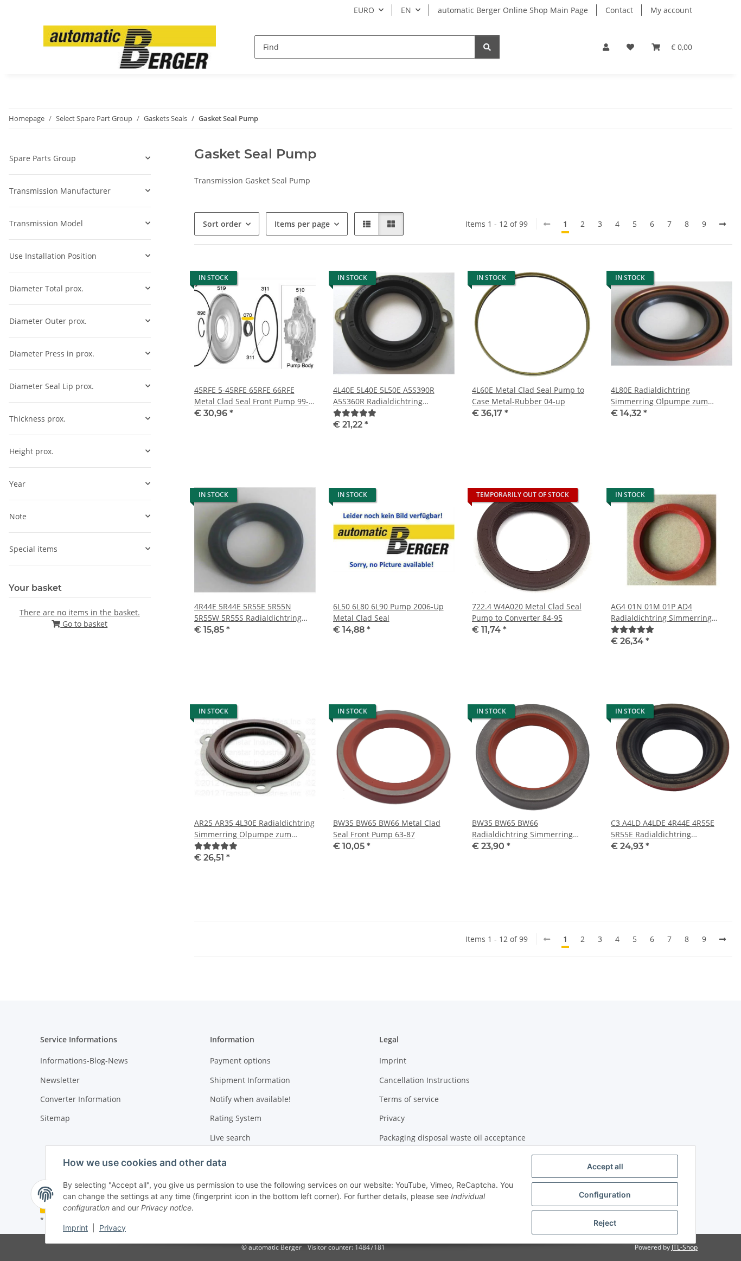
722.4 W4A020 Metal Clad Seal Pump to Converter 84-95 (527, 612)
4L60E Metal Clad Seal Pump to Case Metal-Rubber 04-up (528, 395)
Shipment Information (250, 1080)
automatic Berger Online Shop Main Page (513, 10)
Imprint (75, 1227)
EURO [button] (364, 10)
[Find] (487, 47)
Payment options (240, 1060)
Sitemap (55, 1118)
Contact (619, 10)
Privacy (112, 1227)
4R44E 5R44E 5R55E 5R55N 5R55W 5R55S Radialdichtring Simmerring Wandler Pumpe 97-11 (252, 612)
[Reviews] (354, 412)
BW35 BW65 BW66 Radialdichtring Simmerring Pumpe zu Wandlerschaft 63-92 (529, 829)
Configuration (605, 1194)
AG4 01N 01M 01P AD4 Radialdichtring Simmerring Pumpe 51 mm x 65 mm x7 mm (667, 612)
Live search (230, 1137)
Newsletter (60, 1080)
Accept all (605, 1166)
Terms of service (409, 1099)
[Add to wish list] (297, 280)
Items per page (302, 224)
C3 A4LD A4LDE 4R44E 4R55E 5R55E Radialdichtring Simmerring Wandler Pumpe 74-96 (669, 829)
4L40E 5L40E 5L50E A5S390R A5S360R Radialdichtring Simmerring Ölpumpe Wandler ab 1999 (389, 396)
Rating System (235, 1118)
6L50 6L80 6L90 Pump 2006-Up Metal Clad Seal (388, 612)
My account (671, 10)
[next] (722, 224)
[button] (606, 47)
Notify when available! (250, 1099)
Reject (604, 1222)
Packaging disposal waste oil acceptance (452, 1137)
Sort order (222, 224)
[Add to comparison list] (269, 280)
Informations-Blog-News (84, 1060)
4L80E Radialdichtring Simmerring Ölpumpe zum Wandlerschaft (659, 396)
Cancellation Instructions (424, 1080)
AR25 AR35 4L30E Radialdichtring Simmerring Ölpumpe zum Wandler (254, 829)
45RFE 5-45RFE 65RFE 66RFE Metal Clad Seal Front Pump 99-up (251, 396)
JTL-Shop (685, 1247)
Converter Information (80, 1099)
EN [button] (406, 10)
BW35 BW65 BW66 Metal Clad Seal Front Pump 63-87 (386, 828)
